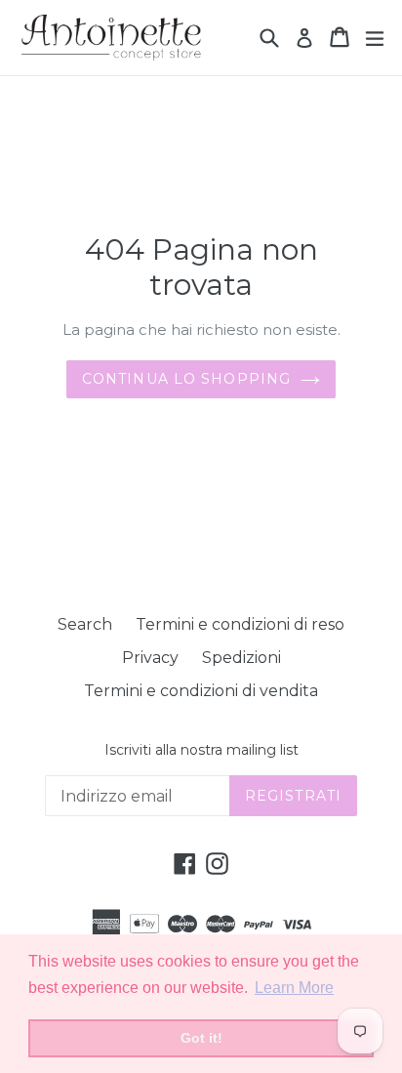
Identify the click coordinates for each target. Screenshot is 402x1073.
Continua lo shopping (186, 379)
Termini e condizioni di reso (240, 624)
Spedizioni (241, 657)
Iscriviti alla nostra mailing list (201, 750)
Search (85, 624)
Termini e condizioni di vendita (201, 690)
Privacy (150, 657)
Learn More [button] (294, 987)
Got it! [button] (201, 1038)
